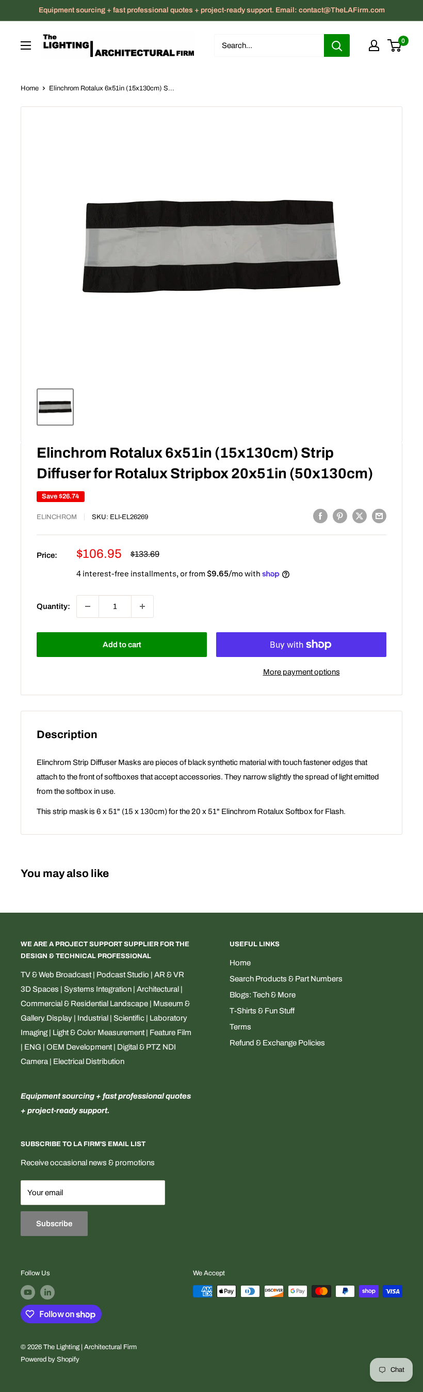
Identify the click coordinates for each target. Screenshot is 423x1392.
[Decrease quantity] (88, 606)
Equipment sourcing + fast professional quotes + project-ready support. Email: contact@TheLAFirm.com (212, 10)
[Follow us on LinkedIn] (47, 1292)
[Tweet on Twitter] (359, 515)
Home (30, 88)
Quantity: (53, 606)
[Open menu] (26, 45)
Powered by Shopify (50, 1359)
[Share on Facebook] (320, 515)
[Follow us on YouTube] (28, 1292)
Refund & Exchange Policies (277, 1043)
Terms (240, 1027)
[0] (394, 45)
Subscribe (54, 1223)
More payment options (301, 672)
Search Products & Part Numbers (286, 979)
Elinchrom (57, 517)
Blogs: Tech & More (263, 995)
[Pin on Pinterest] (340, 515)
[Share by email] (379, 515)
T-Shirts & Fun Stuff (262, 1011)
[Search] (337, 45)
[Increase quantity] (142, 606)
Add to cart (122, 644)
